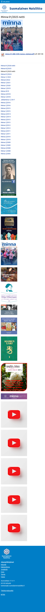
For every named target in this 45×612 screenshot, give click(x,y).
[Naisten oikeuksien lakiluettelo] (9, 360)
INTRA (3, 594)
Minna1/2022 (5, 80)
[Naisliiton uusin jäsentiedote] (14, 399)
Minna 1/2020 (5, 85)
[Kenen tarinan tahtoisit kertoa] (8, 195)
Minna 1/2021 (5, 83)
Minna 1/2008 (5, 151)
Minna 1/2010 (5, 139)
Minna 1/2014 (5, 117)
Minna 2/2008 (5, 148)
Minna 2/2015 (5, 108)
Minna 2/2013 (5, 119)
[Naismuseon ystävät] (9, 281)
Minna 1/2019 (5, 88)
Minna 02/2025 (6, 68)
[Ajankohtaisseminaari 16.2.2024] (14, 512)
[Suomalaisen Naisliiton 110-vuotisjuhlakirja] (9, 214)
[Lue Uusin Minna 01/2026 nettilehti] (9, 265)
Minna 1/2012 (5, 128)
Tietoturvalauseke (7, 591)
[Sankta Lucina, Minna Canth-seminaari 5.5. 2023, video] (14, 484)
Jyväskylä (4, 569)
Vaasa (3, 577)
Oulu (2, 572)
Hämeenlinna (5, 567)
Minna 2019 (5, 91)
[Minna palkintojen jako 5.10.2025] (14, 540)
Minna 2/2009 (5, 142)
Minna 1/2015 (5, 111)
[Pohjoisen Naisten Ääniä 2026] (9, 334)
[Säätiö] (9, 302)
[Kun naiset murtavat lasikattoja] (9, 239)
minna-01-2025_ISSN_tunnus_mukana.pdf (19, 54)
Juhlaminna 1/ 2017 (8, 100)
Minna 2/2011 (5, 131)
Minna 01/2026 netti (8, 66)
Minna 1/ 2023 (6, 77)
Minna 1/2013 (5, 122)
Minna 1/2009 (5, 145)
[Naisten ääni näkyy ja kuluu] (9, 314)
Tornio (3, 574)
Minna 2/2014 (5, 114)
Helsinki (3, 565)
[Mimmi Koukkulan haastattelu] (14, 427)
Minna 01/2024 (6, 74)
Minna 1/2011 (5, 134)
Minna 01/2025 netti (8, 71)
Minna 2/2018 (5, 94)
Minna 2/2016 (5, 102)
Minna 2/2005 (5, 154)
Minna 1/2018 (5, 97)
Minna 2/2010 (5, 137)
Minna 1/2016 (5, 105)
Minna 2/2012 (5, 125)
